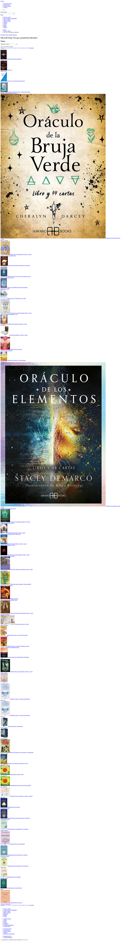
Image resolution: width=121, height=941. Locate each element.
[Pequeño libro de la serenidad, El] (4, 877)
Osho (2, 658)
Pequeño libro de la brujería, (14, 807)
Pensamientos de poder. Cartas (16, 774)
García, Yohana (4, 336)
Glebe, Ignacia (4, 845)
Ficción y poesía (7, 17)
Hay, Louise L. (4, 775)
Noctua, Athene (4, 672)
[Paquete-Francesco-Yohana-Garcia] (4, 737)
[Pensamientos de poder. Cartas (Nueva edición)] (5, 785)
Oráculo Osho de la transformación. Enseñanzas (18, 657)
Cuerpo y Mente (7, 19)
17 (26, 48)
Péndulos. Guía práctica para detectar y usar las (17, 763)
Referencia (5, 913)
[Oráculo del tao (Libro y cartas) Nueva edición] (4, 635)
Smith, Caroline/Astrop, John (7, 277)
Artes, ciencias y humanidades (10, 18)
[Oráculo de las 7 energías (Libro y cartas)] (4, 298)
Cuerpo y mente (6, 31)
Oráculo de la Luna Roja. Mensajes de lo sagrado (19, 265)
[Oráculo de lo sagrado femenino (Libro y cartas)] (5, 313)
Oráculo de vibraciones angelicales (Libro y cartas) (21, 569)
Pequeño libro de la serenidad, (14, 877)
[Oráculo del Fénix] (5, 598)
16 (25, 48)
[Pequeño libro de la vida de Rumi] (4, 888)
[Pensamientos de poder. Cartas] (5, 774)
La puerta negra (6, 926)
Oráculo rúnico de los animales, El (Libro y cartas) (21, 671)
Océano (2, 1)
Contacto (5, 7)
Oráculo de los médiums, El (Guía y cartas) (17, 543)
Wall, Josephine (4, 570)
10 (15, 48)
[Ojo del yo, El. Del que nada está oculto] (4, 81)
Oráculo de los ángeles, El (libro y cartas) (18, 335)
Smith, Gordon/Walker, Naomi (7, 523)
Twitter (6, 34)
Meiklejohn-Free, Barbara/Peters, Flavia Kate (11, 534)
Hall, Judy (3, 797)
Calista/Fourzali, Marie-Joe (6, 350)
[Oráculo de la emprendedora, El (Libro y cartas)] (5, 254)
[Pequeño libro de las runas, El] (5, 902)
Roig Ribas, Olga (4, 764)
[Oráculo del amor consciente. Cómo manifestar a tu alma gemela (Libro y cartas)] (5, 584)
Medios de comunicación (8, 933)
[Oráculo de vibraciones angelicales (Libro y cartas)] (5, 569)
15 (23, 48)
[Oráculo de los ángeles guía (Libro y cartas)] (4, 324)
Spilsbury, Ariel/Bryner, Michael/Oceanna (10, 647)
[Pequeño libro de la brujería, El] (4, 807)
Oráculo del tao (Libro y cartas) (22, 624)
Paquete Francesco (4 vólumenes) (15, 726)
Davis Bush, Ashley (5, 856)
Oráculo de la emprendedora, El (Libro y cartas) (20, 254)
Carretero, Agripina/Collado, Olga (8, 255)
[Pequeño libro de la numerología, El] (5, 844)
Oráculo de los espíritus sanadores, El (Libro (20, 521)
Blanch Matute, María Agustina (7, 556)
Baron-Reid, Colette (5, 288)
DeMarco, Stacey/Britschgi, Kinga (8, 508)
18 (28, 48)
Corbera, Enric (4, 60)
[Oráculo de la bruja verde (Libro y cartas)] (53, 238)
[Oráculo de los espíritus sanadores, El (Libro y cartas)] (5, 521)
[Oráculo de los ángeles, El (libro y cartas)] (5, 335)
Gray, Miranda (4, 266)
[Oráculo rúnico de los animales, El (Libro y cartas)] (5, 671)
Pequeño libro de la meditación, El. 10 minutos (18, 829)
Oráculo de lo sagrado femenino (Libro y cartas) (21, 313)
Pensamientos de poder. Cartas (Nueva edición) (20, 785)
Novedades (5, 923)
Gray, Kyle (3, 325)
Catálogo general (7, 918)
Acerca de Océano (7, 3)
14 (21, 48)
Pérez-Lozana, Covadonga (6, 585)
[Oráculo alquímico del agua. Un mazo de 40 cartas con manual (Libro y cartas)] (4, 92)
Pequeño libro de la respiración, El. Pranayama (18, 866)
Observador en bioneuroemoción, (14, 59)
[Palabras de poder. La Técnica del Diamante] (5, 699)
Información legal (7, 936)
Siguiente (32, 48)
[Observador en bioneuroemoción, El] (4, 59)
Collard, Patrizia (4, 830)
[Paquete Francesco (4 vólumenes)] (4, 726)
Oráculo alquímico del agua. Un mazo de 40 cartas (19, 92)
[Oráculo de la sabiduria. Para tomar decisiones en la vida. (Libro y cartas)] (4, 287)
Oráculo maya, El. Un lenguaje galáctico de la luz (18, 646)
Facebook (3, 34)
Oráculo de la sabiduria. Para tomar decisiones (17, 287)
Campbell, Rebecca (5, 683)
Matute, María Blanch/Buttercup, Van (9, 314)
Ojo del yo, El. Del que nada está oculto (16, 81)
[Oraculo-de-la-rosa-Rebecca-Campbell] (4, 682)
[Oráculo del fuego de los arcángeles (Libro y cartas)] (5, 613)
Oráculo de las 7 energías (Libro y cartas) (17, 298)
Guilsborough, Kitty (5, 808)
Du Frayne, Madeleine (6, 904)
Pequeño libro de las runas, (16, 902)
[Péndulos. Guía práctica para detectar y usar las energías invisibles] (4, 763)
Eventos (5, 922)
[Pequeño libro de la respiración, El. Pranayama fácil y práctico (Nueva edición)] (4, 866)
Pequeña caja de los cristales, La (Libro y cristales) (21, 796)
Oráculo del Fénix (14, 598)
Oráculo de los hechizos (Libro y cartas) (16, 532)
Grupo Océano (6, 4)
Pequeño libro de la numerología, (17, 844)
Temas (4, 24)
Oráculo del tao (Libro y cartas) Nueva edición (17, 635)
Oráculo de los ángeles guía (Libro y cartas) (17, 324)
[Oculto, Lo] (4, 70)
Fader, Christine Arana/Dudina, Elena (9, 600)
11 (16, 48)
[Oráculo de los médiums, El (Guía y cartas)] (4, 543)
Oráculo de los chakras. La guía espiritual (16, 360)
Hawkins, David (4, 82)
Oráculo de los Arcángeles (16, 349)
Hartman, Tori (4, 361)
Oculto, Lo (9, 70)
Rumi (2, 889)
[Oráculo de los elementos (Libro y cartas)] (53, 506)
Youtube (10, 34)
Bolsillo (5, 26)
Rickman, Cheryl (4, 878)
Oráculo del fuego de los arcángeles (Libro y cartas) (21, 613)
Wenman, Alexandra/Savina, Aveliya (9, 93)
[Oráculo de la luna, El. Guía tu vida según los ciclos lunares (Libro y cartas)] (4, 276)
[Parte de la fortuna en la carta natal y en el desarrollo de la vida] (5, 752)
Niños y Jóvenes (7, 21)
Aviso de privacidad (7, 937)
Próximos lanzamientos (8, 925)
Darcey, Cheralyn (4, 240)
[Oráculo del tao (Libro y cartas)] (8, 624)
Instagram (15, 34)
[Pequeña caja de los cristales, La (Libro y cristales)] (5, 796)
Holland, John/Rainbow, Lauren (8, 545)
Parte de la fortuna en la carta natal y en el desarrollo (21, 752)
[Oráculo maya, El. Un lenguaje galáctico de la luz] (4, 646)
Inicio (2, 14)
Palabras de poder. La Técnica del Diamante (20, 699)
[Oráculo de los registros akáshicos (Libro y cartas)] (4, 554)
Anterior (2, 48)
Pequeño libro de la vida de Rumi (14, 888)
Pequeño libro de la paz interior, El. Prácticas (17, 855)
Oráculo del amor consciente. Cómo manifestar (20, 584)
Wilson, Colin (4, 71)
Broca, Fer (3, 700)
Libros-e (5, 27)
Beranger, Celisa (4, 753)
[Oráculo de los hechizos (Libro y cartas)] (4, 532)
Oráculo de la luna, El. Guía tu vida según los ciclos (19, 276)
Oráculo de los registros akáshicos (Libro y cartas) (18, 554)
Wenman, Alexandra (5, 614)
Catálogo (5, 22)
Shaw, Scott (3, 867)
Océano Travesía (7, 6)
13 (20, 48)
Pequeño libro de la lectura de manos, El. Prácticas (19, 818)
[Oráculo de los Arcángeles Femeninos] (5, 349)
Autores (5, 23)
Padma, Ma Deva (4, 625)
